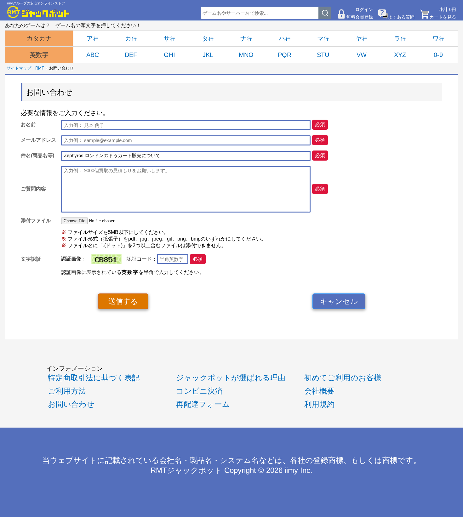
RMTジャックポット (186, 470)
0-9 (438, 54)
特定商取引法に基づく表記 (94, 378)
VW (362, 54)
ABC (92, 54)
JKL (208, 54)
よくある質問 (401, 17)
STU (323, 54)
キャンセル (339, 301)
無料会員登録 (359, 17)
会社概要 (319, 391)
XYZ (400, 54)
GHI (169, 54)
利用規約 (319, 404)
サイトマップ (19, 68)
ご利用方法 (67, 391)
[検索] (325, 13)
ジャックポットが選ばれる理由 (230, 378)
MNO (246, 54)
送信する (123, 301)
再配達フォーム (203, 404)
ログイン (364, 9)
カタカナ (39, 38)
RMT (39, 68)
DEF (131, 54)
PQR (284, 54)
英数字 (39, 54)
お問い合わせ (71, 404)
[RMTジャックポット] (38, 12)
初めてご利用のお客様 (342, 378)
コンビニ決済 (199, 391)
